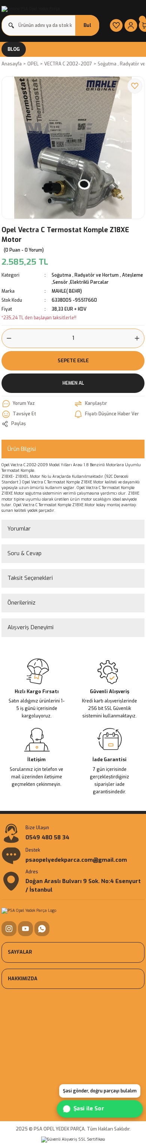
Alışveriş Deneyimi (30, 627)
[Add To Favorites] (134, 86)
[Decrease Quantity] (6, 338)
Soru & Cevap (24, 553)
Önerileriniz (21, 602)
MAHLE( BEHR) (67, 291)
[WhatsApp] (41, 928)
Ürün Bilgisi (21, 449)
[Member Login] (130, 25)
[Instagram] (8, 928)
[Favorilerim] (116, 25)
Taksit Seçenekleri (30, 578)
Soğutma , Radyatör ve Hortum (85, 275)
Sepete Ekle (73, 360)
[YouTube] (25, 928)
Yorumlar (19, 528)
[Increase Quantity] (139, 338)
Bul (87, 25)
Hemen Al (73, 383)
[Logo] (30, 9)
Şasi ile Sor (89, 1109)
